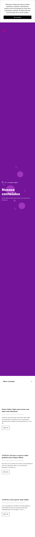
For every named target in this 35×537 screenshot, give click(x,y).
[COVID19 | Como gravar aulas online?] (17, 496)
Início (5, 182)
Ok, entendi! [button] (17, 17)
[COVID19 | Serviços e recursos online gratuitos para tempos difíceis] (17, 453)
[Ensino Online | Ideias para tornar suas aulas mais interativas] (17, 408)
